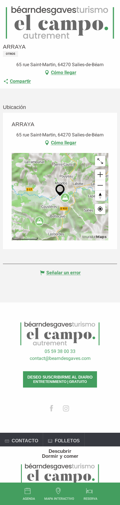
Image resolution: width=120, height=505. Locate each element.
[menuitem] (60, 451)
